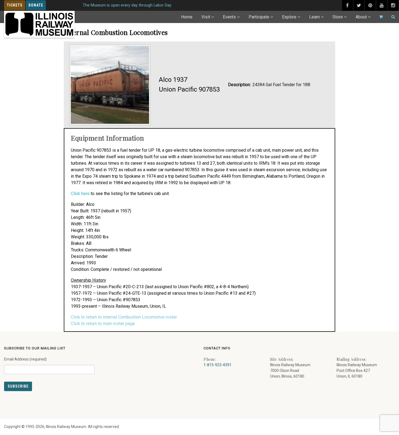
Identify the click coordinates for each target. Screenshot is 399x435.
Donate (35, 5)
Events (229, 17)
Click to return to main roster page (103, 323)
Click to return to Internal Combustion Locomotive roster (124, 317)
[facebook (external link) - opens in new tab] (347, 5)
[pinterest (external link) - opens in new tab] (370, 5)
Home (186, 17)
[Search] (391, 17)
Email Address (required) (25, 359)
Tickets (15, 5)
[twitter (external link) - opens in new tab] (358, 5)
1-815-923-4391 (218, 365)
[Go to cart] (379, 17)
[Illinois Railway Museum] (39, 24)
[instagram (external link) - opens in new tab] (393, 5)
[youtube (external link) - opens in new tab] (381, 5)
